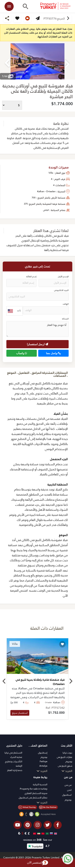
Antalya (43, 766)
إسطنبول (42, 752)
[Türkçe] (34, 833)
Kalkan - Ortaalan (46, 191)
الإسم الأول (63, 276)
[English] (55, 833)
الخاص (46, 210)
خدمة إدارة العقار (14, 770)
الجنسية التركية (40, 784)
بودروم (44, 757)
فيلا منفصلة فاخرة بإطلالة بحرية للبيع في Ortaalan (40, 682)
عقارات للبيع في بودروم (64, 759)
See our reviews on (37, 840)
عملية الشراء (16, 757)
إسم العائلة (31, 276)
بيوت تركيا (67, 752)
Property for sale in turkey (33, 789)
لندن (69, 790)
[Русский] (51, 833)
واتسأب (20, 353)
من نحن (68, 785)
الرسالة (65, 318)
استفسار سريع (19, 712)
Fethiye (43, 761)
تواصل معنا (52, 353)
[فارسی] (38, 833)
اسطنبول (67, 795)
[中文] (42, 833)
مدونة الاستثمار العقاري (36, 793)
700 (33, 197)
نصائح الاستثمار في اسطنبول (33, 797)
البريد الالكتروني (61, 290)
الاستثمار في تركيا (13, 752)
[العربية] (47, 833)
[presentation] (4, 681)
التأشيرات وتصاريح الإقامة (13, 763)
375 (26, 204)
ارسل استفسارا (36, 344)
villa (51, 172)
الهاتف (66, 304)
